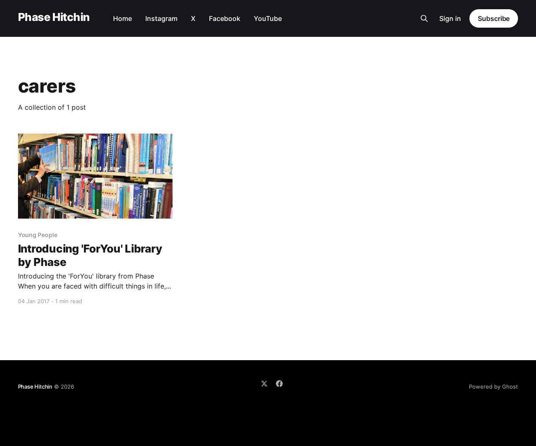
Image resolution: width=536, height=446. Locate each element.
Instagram (161, 18)
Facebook (224, 18)
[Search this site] (424, 18)
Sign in (450, 18)
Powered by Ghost (493, 386)
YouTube (268, 18)
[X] (264, 383)
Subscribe (494, 18)
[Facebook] (279, 383)
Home (122, 18)
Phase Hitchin (54, 17)
